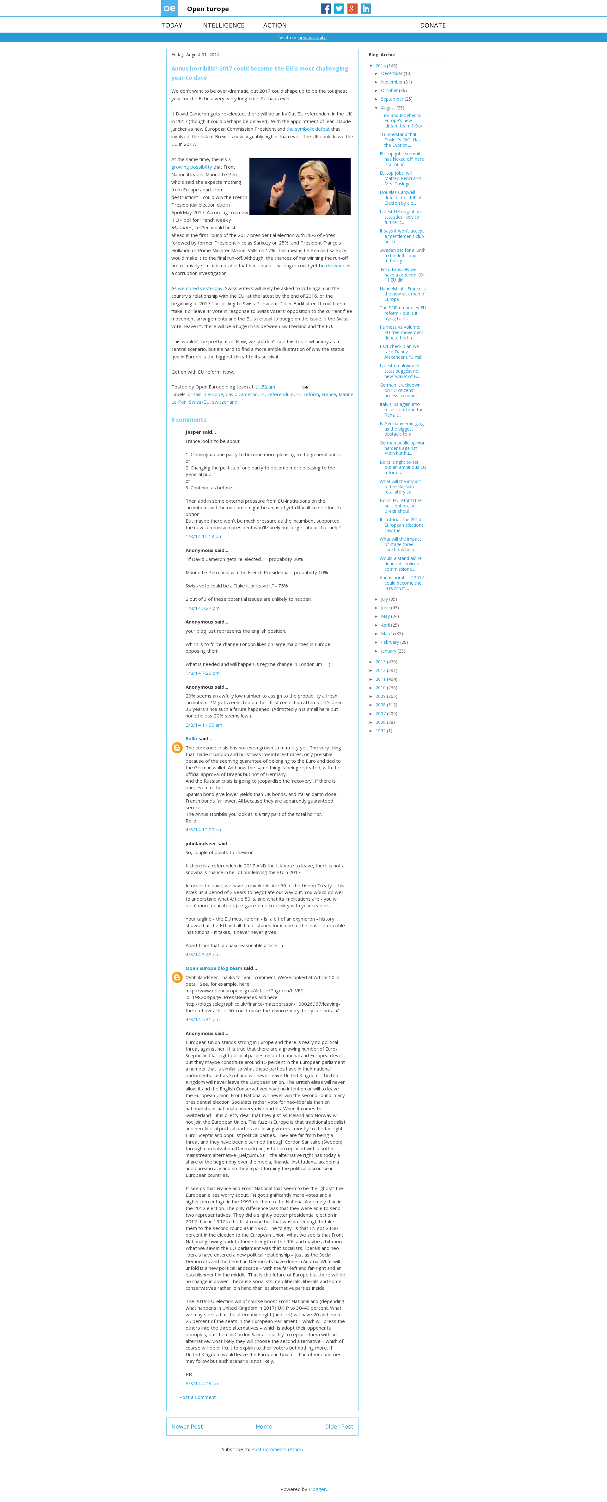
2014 (381, 66)
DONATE (433, 25)
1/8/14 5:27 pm (203, 608)
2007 (381, 714)
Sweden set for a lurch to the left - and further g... (403, 255)
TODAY (171, 25)
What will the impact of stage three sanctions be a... (400, 544)
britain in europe (205, 394)
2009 (381, 696)
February (390, 642)
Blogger (317, 1489)
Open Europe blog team (214, 968)
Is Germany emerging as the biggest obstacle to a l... (402, 428)
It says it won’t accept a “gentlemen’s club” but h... (403, 236)
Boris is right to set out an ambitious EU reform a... (403, 467)
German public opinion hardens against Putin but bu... (403, 448)
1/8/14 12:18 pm (204, 536)
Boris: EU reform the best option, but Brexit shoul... (401, 505)
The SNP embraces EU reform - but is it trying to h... (403, 313)
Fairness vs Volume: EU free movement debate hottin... (401, 332)
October (390, 90)
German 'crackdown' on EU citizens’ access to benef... (400, 390)
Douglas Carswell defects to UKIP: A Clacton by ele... (401, 197)
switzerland (224, 402)
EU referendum (277, 394)
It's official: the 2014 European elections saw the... (402, 525)
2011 (381, 679)
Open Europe (208, 8)
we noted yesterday (200, 288)
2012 (381, 670)
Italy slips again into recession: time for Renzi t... (401, 409)
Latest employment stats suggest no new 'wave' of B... (400, 371)
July (385, 599)
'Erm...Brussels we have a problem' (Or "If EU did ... (402, 274)
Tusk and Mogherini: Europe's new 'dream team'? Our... (402, 120)
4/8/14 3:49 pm (203, 954)
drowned (336, 265)
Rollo (191, 738)
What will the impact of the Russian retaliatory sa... (400, 486)
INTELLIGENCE (222, 25)
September (393, 99)
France (329, 394)
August (388, 108)
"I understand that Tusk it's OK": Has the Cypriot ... (400, 139)
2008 (381, 705)
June (386, 608)
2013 (381, 662)
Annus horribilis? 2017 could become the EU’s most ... (402, 582)
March (388, 633)
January (389, 651)
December (392, 73)
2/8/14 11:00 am (204, 725)
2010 (381, 688)
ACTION (275, 25)
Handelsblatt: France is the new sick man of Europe (403, 294)
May (386, 616)
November (392, 82)
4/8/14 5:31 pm (203, 1019)
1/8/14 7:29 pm (203, 673)
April (386, 625)
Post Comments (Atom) (277, 1449)
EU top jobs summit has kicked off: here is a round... (402, 159)
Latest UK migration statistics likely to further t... (400, 216)
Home (264, 1426)
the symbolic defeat (308, 129)
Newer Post (187, 1426)
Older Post (338, 1426)
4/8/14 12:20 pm (204, 829)
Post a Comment (197, 1397)
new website (312, 37)
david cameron (242, 394)
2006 (381, 722)
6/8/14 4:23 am (202, 1383)
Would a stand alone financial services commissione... (401, 563)
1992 (381, 731)
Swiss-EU (199, 402)
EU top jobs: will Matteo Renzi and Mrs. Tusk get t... (400, 178)
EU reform (307, 394)
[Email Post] (305, 386)
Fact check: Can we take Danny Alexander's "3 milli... (403, 351)
